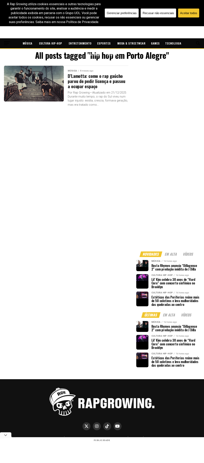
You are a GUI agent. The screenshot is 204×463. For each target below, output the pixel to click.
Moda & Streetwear (131, 43)
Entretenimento (80, 43)
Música (27, 43)
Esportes (104, 43)
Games (155, 43)
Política (111, 54)
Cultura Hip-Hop (50, 43)
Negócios (93, 54)
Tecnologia (173, 43)
